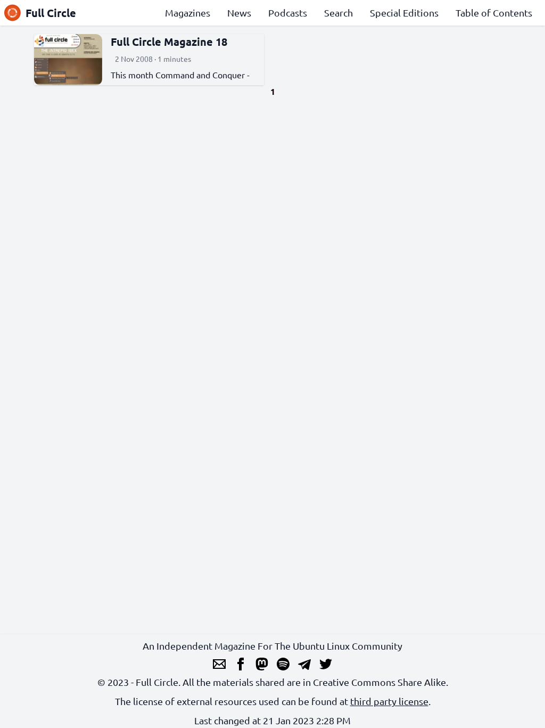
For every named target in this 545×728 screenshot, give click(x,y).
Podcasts (287, 12)
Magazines (187, 12)
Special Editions (404, 12)
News (239, 12)
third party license (389, 701)
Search (338, 12)
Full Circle (51, 13)
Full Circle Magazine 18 (169, 41)
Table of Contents (494, 12)
